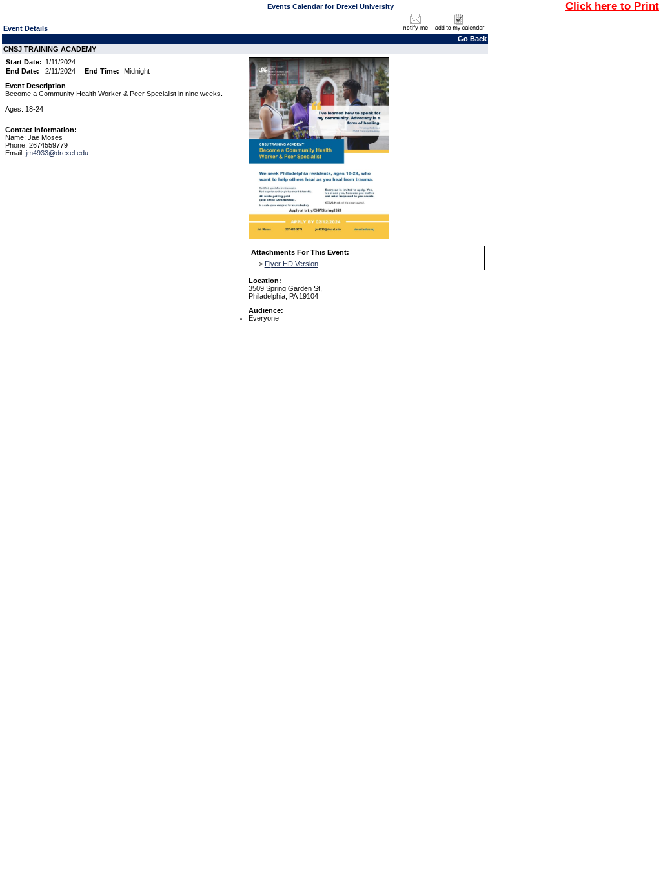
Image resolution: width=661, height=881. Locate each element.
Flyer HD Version (291, 264)
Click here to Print (612, 6)
